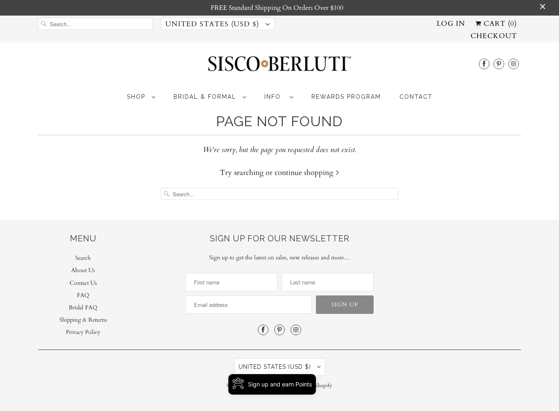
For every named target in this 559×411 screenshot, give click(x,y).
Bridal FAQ (83, 307)
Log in (451, 23)
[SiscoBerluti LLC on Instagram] (513, 63)
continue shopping (305, 173)
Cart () (499, 23)
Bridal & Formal (206, 96)
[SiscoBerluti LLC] (279, 66)
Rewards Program (346, 96)
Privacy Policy (83, 332)
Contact (416, 96)
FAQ (83, 295)
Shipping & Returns (83, 320)
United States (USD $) (213, 24)
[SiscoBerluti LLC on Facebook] (484, 63)
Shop (137, 96)
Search (83, 258)
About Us (83, 270)
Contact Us (83, 283)
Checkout (494, 36)
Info (275, 96)
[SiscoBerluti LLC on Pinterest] (499, 63)
